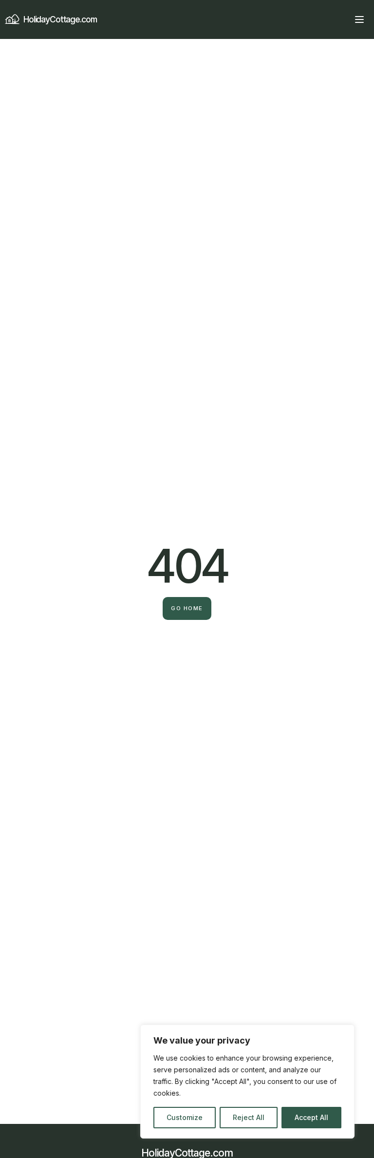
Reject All (248, 1117)
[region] (247, 1082)
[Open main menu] (359, 19)
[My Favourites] (342, 19)
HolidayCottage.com (60, 19)
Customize (185, 1117)
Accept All (311, 1117)
